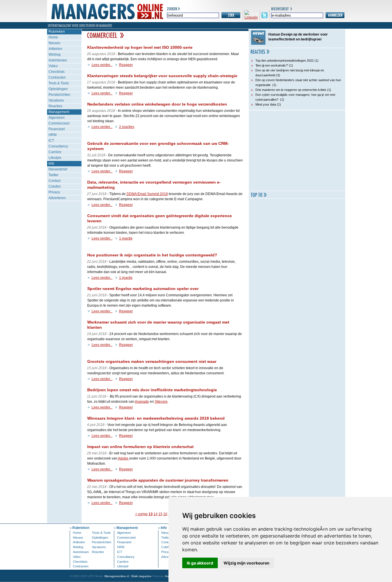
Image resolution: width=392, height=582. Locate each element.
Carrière (54, 152)
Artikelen (55, 49)
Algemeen (56, 118)
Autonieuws (57, 60)
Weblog (54, 54)
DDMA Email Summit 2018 (147, 194)
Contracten (57, 77)
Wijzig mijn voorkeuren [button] (246, 562)
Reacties (55, 106)
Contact (54, 181)
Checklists (56, 72)
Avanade (142, 402)
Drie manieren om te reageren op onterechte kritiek (290, 90)
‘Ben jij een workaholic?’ (271, 65)
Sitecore (161, 402)
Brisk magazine (141, 576)
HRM (52, 135)
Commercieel (58, 123)
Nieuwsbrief (57, 169)
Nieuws (54, 43)
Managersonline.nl (116, 576)
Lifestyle (54, 158)
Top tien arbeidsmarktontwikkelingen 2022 (284, 60)
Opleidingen (58, 89)
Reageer (126, 65)
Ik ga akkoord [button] (200, 562)
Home (53, 37)
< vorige (141, 514)
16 (165, 514)
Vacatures (56, 100)
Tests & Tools (58, 83)
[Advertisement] (297, 150)
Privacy (54, 192)
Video (53, 66)
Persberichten (59, 95)
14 (156, 514)
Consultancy (58, 146)
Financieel (56, 129)
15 (160, 514)
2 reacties (126, 127)
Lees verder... (102, 65)
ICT (51, 141)
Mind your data (265, 104)
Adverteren (57, 198)
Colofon (54, 186)
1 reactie (126, 238)
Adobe (123, 458)
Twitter (53, 175)
